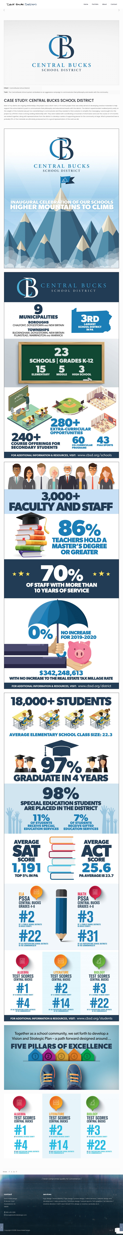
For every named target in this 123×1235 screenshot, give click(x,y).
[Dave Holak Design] (21, 4)
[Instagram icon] (112, 1230)
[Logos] (121, 1227)
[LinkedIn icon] (110, 1230)
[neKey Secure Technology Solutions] (1, 1227)
